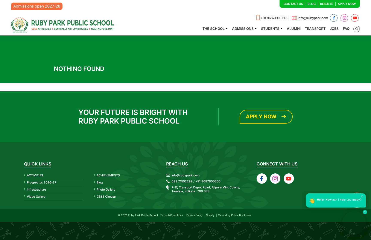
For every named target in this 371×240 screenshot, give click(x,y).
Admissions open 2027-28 (36, 6)
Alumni (294, 28)
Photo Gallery (106, 189)
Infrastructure (36, 189)
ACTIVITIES (35, 175)
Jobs (334, 28)
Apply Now (347, 4)
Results (326, 4)
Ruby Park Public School (143, 215)
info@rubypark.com (313, 18)
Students (270, 28)
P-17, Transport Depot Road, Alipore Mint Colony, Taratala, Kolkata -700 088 (206, 189)
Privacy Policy (194, 215)
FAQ (346, 28)
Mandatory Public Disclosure (234, 215)
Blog (311, 4)
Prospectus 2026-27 (41, 182)
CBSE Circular (106, 196)
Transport (315, 28)
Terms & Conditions (171, 215)
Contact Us (293, 4)
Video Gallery (36, 196)
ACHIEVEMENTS (108, 175)
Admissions (243, 28)
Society (210, 215)
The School (213, 28)
